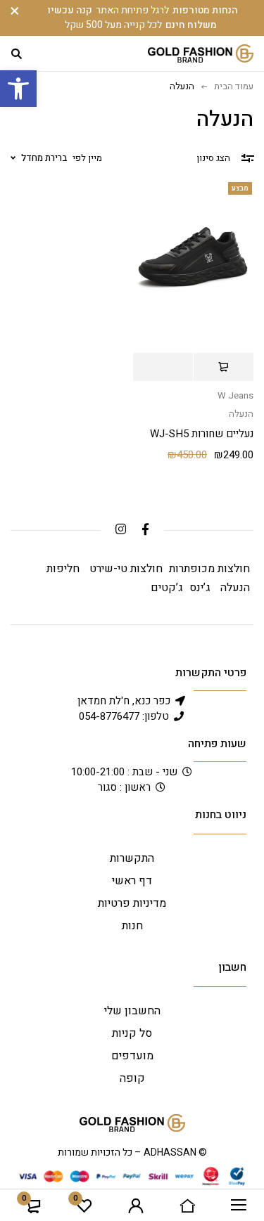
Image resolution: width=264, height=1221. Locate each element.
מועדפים (132, 1055)
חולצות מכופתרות (209, 568)
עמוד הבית (233, 86)
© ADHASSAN (175, 1152)
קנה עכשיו (69, 11)
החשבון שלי (132, 1010)
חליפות (63, 568)
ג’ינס (199, 587)
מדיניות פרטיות (132, 903)
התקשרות (132, 858)
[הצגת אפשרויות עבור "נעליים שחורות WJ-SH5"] (223, 367)
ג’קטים (167, 587)
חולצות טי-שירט (126, 568)
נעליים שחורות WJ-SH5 (201, 433)
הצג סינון (213, 157)
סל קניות (132, 1033)
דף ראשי (132, 880)
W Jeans (235, 395)
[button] (18, 88)
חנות (132, 925)
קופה (132, 1078)
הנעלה (241, 414)
